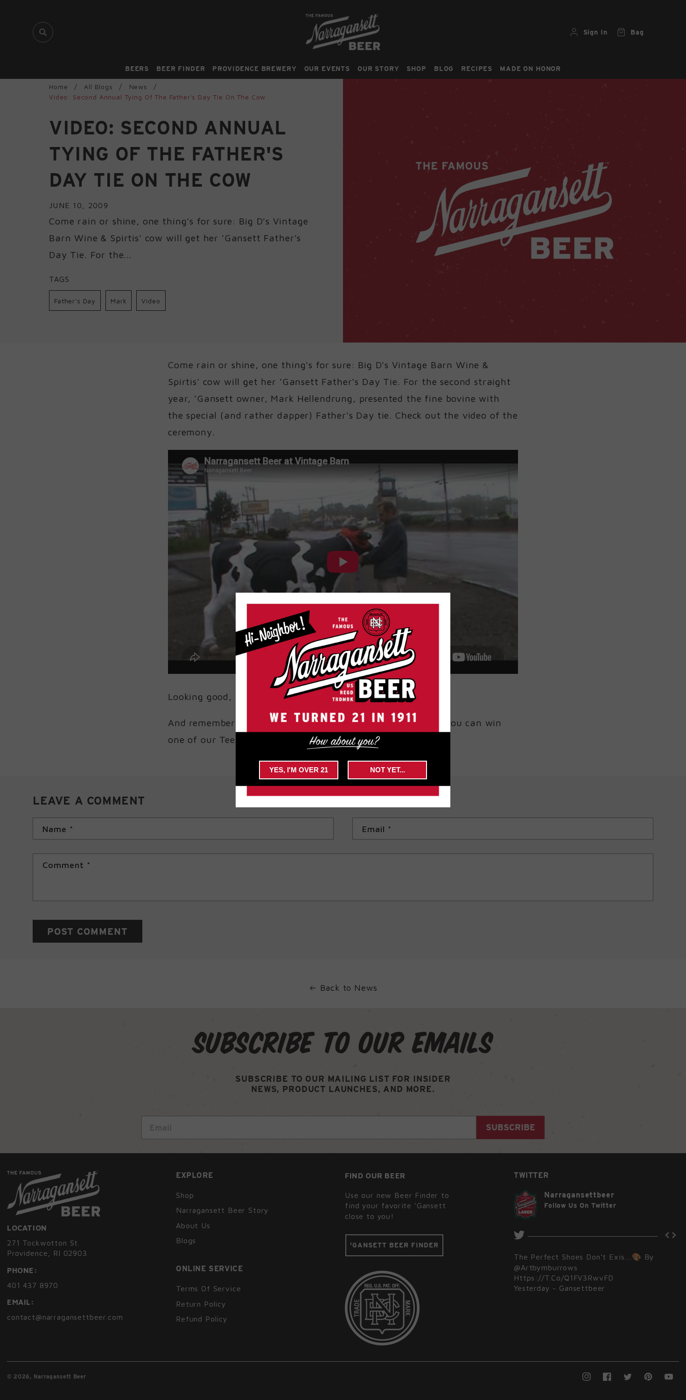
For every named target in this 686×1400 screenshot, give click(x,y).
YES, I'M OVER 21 (298, 770)
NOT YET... (387, 770)
